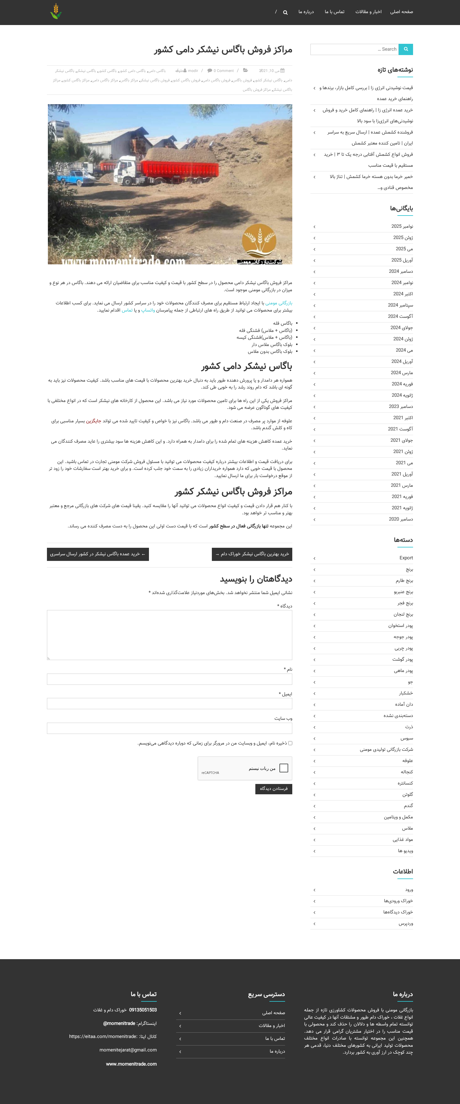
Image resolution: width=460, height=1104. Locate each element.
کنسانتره (405, 783)
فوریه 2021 (402, 497)
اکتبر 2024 (403, 294)
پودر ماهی (403, 670)
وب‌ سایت (283, 718)
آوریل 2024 (402, 361)
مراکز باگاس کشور (76, 80)
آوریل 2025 (402, 260)
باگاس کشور (107, 71)
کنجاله (407, 772)
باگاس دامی (157, 71)
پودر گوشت (402, 659)
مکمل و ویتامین (398, 817)
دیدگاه (284, 606)
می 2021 (404, 463)
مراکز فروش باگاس (257, 90)
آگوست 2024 (400, 316)
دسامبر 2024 (401, 271)
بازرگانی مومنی (278, 303)
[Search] (406, 49)
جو (410, 682)
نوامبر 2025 (402, 226)
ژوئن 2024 (403, 339)
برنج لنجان (403, 614)
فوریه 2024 (402, 384)
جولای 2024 (402, 328)
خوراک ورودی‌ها (398, 901)
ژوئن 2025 (403, 238)
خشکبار (406, 693)
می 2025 (404, 249)
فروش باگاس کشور (186, 80)
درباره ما (306, 12)
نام (288, 669)
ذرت (409, 727)
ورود (409, 889)
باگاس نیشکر (86, 71)
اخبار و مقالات (368, 12)
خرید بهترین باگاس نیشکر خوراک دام (252, 554)
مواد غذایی (403, 839)
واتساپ (148, 310)
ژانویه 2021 (402, 508)
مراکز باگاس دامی (105, 80)
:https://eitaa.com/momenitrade (104, 1036)
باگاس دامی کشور (132, 71)
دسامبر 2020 (401, 519)
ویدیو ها (405, 851)
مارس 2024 (402, 373)
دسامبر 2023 (401, 406)
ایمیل (285, 694)
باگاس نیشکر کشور (268, 80)
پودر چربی (404, 648)
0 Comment (224, 71)
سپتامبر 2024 (400, 305)
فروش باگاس (242, 80)
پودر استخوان (400, 625)
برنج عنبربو (403, 592)
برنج (409, 569)
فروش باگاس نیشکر (155, 80)
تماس (127, 310)
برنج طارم (404, 580)
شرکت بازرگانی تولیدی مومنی (386, 749)
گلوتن (407, 794)
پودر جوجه (403, 637)
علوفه (179, 71)
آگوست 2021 (400, 429)
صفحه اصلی (401, 12)
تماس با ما (335, 12)
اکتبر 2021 (403, 418)
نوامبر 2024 (402, 283)
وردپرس (406, 923)
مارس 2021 (402, 485)
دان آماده (404, 704)
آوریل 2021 (402, 474)
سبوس (407, 738)
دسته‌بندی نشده (398, 716)
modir (193, 71)
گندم (408, 806)
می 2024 (404, 350)
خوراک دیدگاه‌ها (398, 912)
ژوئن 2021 (403, 451)
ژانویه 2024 (402, 395)
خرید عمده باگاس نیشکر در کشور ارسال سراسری (98, 554)
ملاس (407, 828)
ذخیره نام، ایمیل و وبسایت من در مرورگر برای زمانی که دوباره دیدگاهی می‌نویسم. (212, 743)
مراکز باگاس (129, 80)
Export (406, 558)
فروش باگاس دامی (216, 80)
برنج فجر (405, 603)
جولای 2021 (402, 440)
